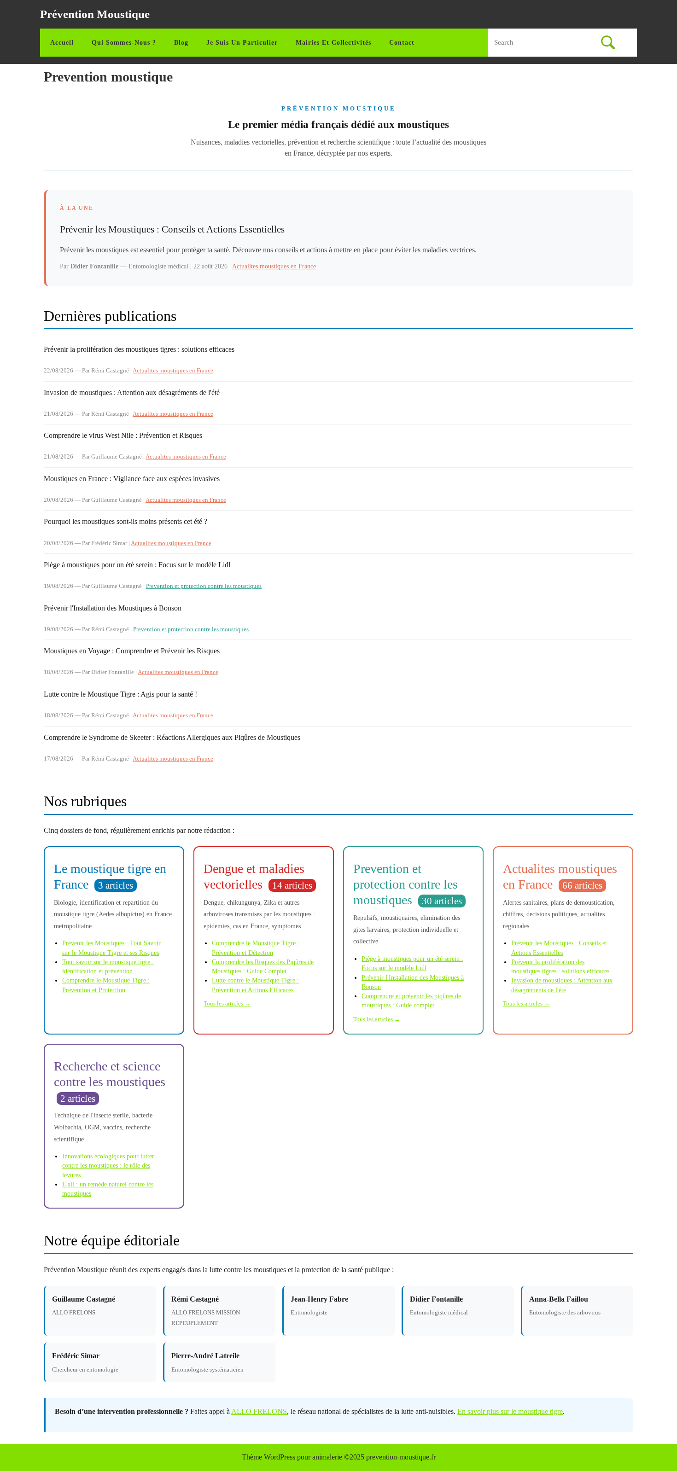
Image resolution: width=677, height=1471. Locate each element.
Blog (181, 42)
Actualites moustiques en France (274, 266)
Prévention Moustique (95, 14)
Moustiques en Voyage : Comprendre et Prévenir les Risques (132, 651)
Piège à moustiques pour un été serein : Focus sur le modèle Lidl (137, 565)
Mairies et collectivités (333, 42)
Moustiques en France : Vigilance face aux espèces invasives (132, 479)
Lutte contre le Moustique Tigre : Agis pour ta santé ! (120, 694)
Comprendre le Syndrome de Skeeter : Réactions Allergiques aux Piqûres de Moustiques (172, 737)
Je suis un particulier (242, 42)
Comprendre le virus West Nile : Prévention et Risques (123, 435)
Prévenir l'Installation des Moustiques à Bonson (112, 608)
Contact (401, 42)
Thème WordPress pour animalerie (292, 1457)
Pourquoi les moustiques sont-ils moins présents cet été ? (125, 521)
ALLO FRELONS (259, 1411)
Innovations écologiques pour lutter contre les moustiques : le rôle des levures (108, 1166)
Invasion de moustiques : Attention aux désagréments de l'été (132, 392)
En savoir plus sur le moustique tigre (510, 1411)
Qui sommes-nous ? (124, 42)
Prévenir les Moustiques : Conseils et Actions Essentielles (172, 229)
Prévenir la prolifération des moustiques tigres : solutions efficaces (139, 349)
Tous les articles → (227, 1003)
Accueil (62, 42)
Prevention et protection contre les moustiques (204, 586)
